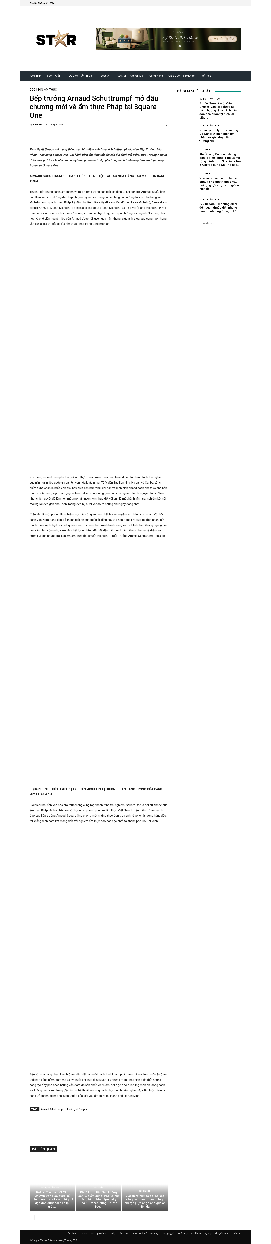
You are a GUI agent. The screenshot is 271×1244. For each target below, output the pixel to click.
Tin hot (83, 1233)
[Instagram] (224, 3)
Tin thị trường (98, 1233)
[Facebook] (220, 3)
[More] (136, 137)
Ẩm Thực (50, 89)
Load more (208, 223)
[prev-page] (32, 1217)
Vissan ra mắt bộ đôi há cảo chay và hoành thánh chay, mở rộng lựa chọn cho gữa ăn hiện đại (145, 1201)
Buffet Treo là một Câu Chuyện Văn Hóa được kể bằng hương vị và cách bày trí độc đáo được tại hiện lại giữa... (52, 1199)
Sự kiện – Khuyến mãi (216, 1233)
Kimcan (37, 124)
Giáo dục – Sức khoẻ (189, 1233)
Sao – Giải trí (140, 1233)
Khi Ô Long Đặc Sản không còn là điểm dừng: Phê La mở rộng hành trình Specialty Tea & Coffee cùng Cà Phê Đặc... (98, 1199)
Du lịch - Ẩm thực (51, 1187)
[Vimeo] (234, 3)
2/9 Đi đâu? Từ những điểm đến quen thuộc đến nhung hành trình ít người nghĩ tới (218, 207)
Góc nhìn (36, 89)
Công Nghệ (168, 1233)
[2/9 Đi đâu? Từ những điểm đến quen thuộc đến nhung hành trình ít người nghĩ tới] (186, 205)
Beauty (154, 1233)
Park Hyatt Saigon (77, 1109)
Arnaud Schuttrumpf (52, 1109)
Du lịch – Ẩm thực (119, 1233)
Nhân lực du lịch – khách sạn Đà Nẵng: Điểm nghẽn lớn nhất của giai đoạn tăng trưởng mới (219, 135)
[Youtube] (239, 3)
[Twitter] (229, 3)
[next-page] (38, 1217)
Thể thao (236, 1233)
